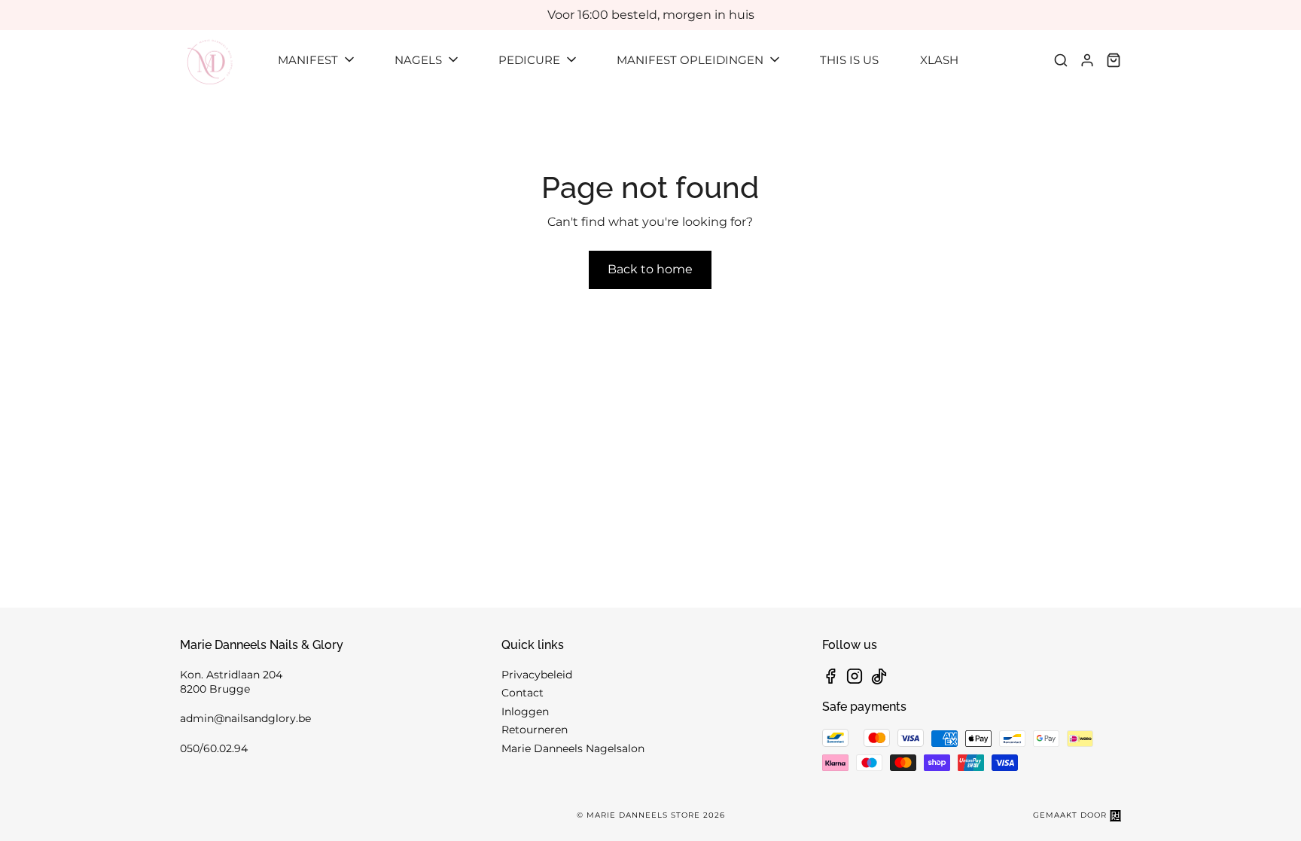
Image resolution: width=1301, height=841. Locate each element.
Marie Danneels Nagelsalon (572, 748)
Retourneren (534, 729)
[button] (317, 60)
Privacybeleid (536, 674)
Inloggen (525, 711)
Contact (522, 692)
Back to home (650, 269)
